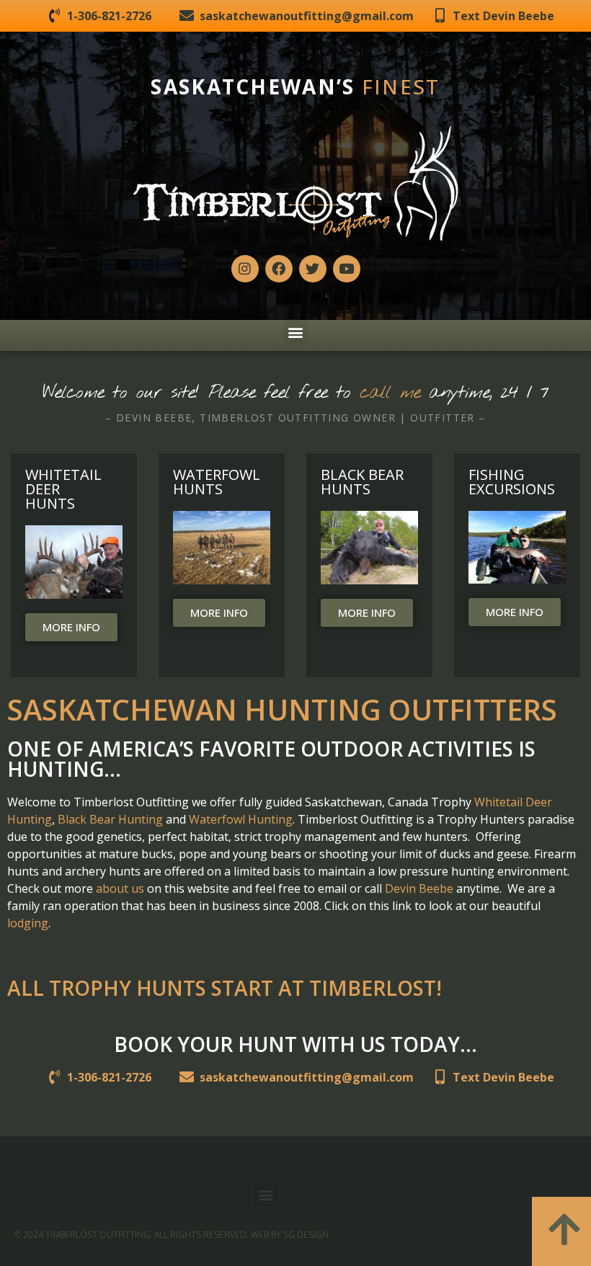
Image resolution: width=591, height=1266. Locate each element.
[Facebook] (279, 268)
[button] (296, 332)
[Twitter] (312, 268)
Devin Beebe (419, 888)
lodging (27, 923)
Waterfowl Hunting (241, 819)
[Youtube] (346, 268)
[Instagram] (245, 268)
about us (120, 888)
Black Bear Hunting (110, 819)
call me (390, 393)
